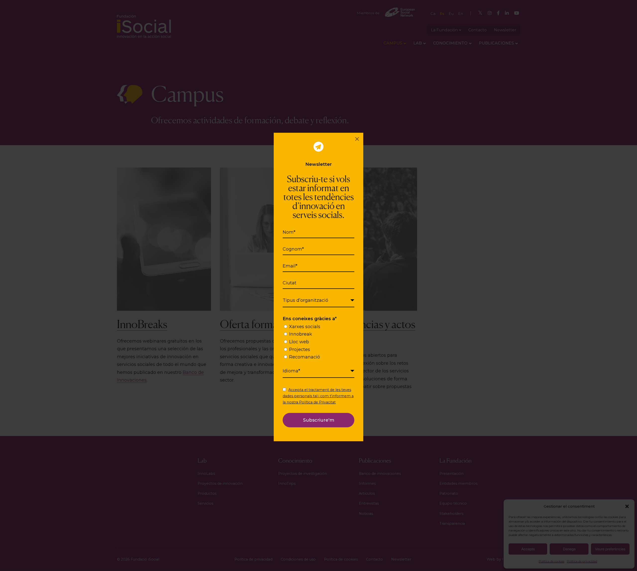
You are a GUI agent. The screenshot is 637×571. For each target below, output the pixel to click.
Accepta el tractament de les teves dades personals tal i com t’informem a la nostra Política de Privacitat (318, 396)
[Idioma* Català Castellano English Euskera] (318, 371)
